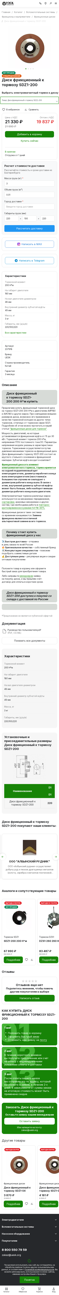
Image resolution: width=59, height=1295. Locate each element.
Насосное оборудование (16, 1233)
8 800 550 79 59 (14, 1250)
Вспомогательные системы (18, 1226)
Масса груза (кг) (13, 178)
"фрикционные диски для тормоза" (28, 428)
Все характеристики (15, 332)
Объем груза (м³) (13, 189)
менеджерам (26, 576)
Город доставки (13, 201)
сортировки (8, 502)
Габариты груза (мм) (15, 213)
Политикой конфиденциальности (39, 1269)
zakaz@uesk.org (29, 1130)
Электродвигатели (13, 1219)
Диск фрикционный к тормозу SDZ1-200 (22, 803)
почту (43, 1039)
